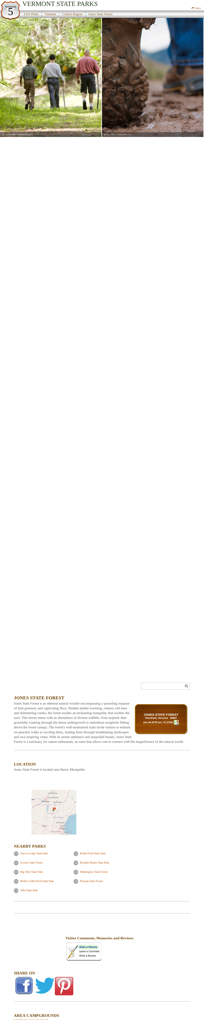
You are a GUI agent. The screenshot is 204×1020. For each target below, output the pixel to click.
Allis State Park (29, 890)
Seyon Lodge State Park (34, 853)
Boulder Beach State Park (94, 862)
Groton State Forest (31, 862)
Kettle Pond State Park (93, 853)
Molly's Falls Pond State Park (37, 881)
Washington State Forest (94, 872)
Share (197, 8)
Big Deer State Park (31, 872)
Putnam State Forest (91, 881)
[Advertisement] (39, 940)
